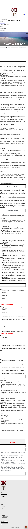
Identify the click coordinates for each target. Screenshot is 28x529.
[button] (1, 13)
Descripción (9, 47)
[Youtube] (6, 494)
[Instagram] (2, 494)
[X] (5, 494)
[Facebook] (1, 494)
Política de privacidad (2, 23)
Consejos (12, 47)
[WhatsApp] (2, 500)
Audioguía (6, 47)
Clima (24, 47)
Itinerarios (14, 47)
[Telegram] (2, 501)
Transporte (17, 47)
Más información (13, 442)
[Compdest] (6, 486)
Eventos (23, 47)
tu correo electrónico (8, 29)
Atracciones (3, 47)
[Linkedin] (4, 494)
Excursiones (20, 47)
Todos (0, 47)
